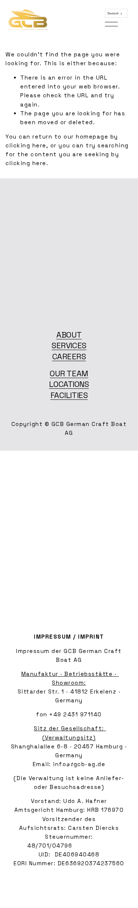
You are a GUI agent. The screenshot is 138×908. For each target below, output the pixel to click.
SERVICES (69, 345)
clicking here (26, 145)
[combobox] (116, 13)
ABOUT (69, 335)
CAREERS (69, 357)
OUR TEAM (69, 373)
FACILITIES (69, 395)
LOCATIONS (69, 384)
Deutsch (112, 13)
